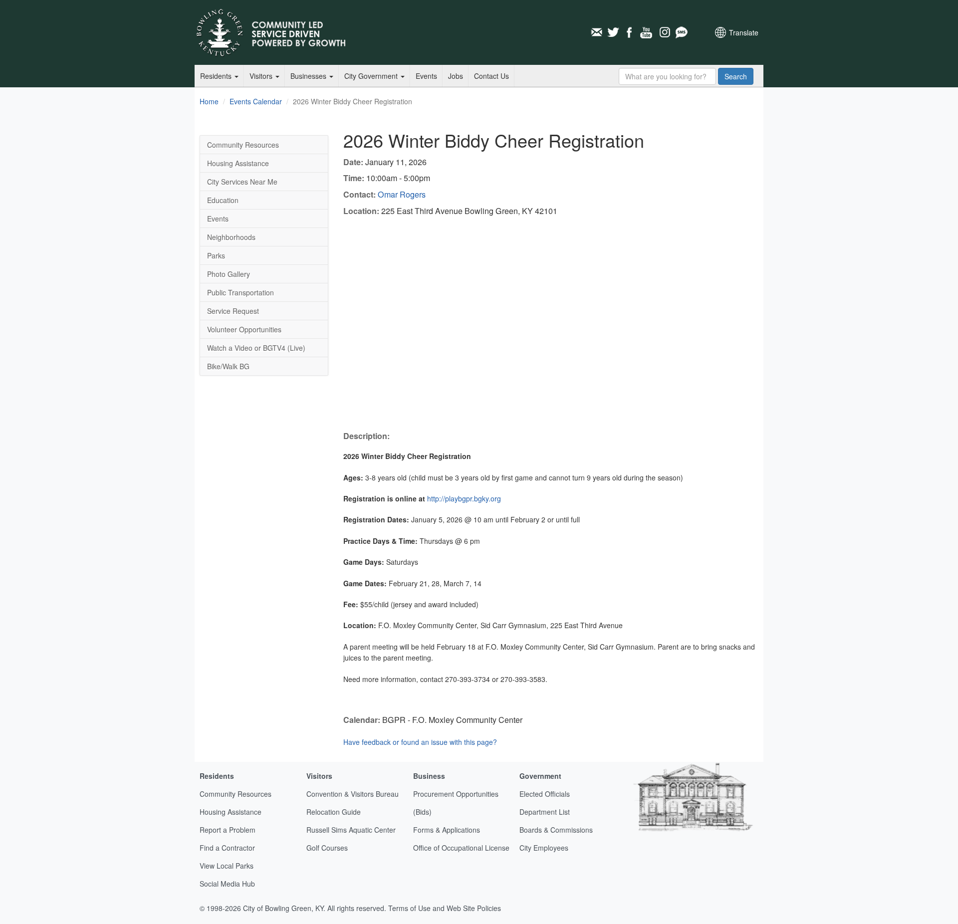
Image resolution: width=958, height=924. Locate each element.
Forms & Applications (446, 830)
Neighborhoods (231, 237)
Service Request (233, 311)
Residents (217, 76)
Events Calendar (256, 101)
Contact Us (491, 76)
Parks (216, 255)
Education (223, 200)
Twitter (613, 32)
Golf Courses (327, 848)
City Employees (543, 848)
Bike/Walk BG (228, 366)
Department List (544, 812)
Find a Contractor (227, 848)
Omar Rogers (402, 194)
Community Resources (243, 145)
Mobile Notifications (681, 32)
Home (209, 101)
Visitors (261, 76)
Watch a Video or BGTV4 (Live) (256, 348)
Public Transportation (240, 292)
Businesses (309, 76)
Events (426, 76)
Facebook (630, 32)
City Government (372, 76)
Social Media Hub (227, 884)
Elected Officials (544, 794)
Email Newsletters (596, 32)
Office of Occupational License (461, 848)
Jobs (455, 76)
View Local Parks (226, 866)
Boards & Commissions (556, 830)
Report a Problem (227, 830)
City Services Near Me (242, 182)
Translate (743, 32)
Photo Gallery (228, 274)
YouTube (647, 32)
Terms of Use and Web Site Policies (444, 908)
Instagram (664, 32)
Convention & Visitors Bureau (352, 794)
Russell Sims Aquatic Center (351, 830)
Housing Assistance (238, 163)
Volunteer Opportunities (244, 329)
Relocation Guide (333, 812)
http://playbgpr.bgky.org (464, 498)
